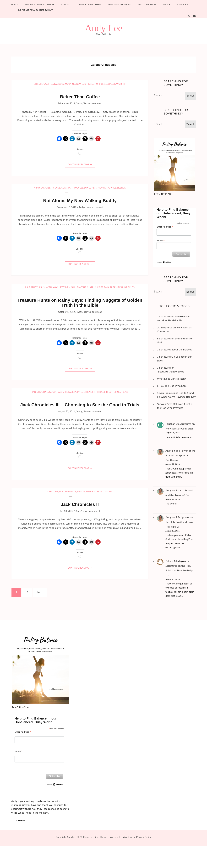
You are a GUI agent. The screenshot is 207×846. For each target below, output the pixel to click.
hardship (62, 392)
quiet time (102, 492)
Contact (66, 5)
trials (124, 392)
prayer (81, 492)
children (39, 84)
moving (102, 188)
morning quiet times (57, 287)
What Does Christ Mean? (171, 378)
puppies (99, 84)
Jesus (41, 287)
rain (106, 287)
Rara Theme (100, 837)
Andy (79, 104)
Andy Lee (103, 28)
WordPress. (129, 837)
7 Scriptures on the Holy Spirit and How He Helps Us (179, 522)
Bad (34, 392)
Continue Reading (78, 165)
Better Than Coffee (80, 96)
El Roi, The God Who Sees (171, 386)
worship (121, 84)
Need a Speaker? (146, 5)
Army (37, 188)
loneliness (90, 188)
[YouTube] (194, 16)
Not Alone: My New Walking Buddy (80, 200)
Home (14, 5)
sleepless (109, 84)
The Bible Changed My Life (39, 5)
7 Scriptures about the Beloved (174, 349)
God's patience (67, 492)
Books (166, 5)
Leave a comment (93, 104)
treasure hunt (118, 287)
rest (111, 492)
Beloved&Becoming (89, 5)
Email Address (165, 226)
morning (70, 84)
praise (90, 84)
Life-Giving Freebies (119, 5)
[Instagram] (189, 16)
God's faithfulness (72, 188)
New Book (182, 5)
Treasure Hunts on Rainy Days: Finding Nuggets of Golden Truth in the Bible (79, 303)
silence (121, 188)
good (52, 392)
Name (161, 240)
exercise (45, 188)
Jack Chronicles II (80, 504)
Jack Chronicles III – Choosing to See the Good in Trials (79, 404)
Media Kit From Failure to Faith (36, 10)
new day (81, 84)
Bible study (31, 287)
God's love (52, 492)
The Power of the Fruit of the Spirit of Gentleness (180, 456)
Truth (131, 287)
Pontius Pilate (85, 287)
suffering (114, 392)
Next (39, 592)
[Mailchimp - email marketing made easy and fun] (165, 262)
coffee (49, 84)
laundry (59, 84)
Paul (73, 287)
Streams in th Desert (96, 392)
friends (55, 188)
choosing (42, 392)
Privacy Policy (143, 837)
